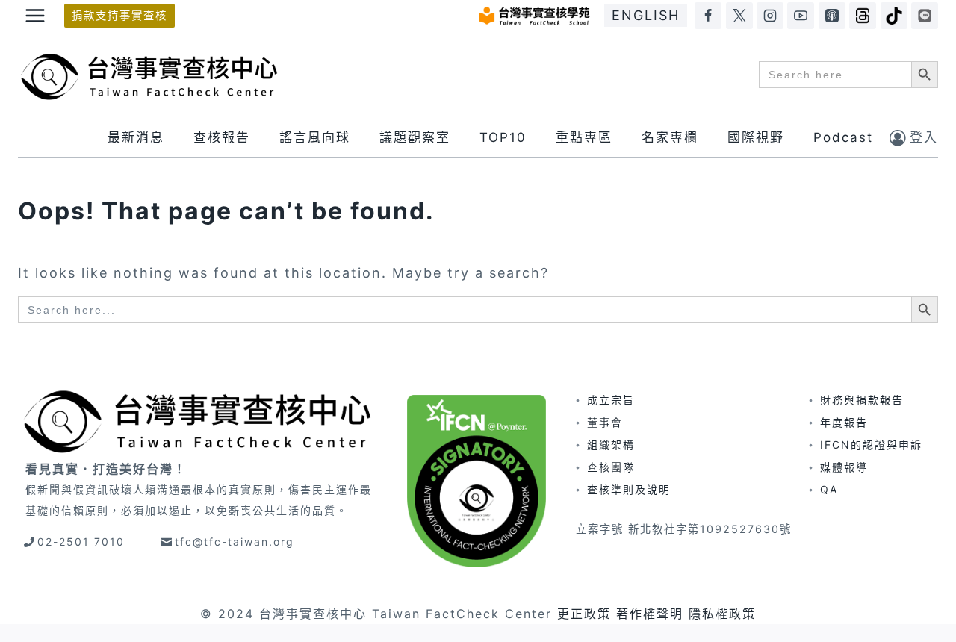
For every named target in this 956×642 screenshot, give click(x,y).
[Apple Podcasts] (832, 15)
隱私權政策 (722, 613)
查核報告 (221, 137)
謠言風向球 (314, 137)
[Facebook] (708, 15)
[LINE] (924, 15)
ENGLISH (646, 15)
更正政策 (584, 613)
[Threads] (862, 15)
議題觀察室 (414, 137)
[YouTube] (800, 15)
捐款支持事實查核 (119, 15)
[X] (739, 15)
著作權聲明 (649, 613)
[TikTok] (894, 15)
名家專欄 (670, 137)
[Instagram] (770, 15)
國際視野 (755, 137)
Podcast (843, 137)
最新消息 (136, 137)
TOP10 (503, 137)
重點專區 (584, 137)
